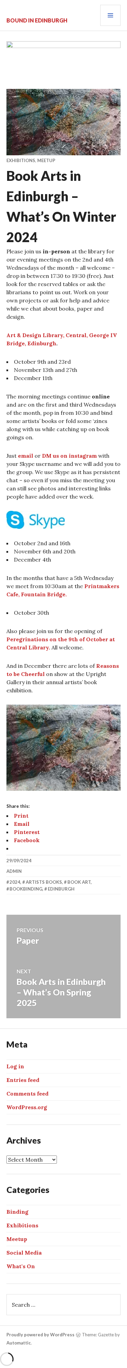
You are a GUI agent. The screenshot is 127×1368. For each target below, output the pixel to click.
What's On (20, 1266)
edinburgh (61, 889)
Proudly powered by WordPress (40, 1334)
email (25, 455)
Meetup (46, 160)
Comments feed (27, 1093)
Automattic (18, 1343)
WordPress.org (26, 1107)
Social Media (24, 1252)
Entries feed (22, 1079)
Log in (15, 1066)
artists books (44, 882)
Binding (17, 1211)
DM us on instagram (69, 455)
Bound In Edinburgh (36, 20)
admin (14, 871)
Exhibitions (20, 160)
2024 (14, 882)
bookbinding (25, 889)
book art (79, 882)
